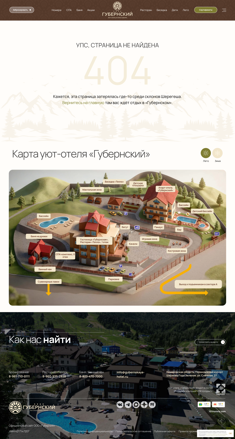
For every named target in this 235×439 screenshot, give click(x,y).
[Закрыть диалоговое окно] (233, 2)
